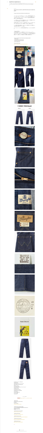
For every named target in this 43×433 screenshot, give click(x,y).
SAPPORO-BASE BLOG (15, 2)
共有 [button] (7, 8)
